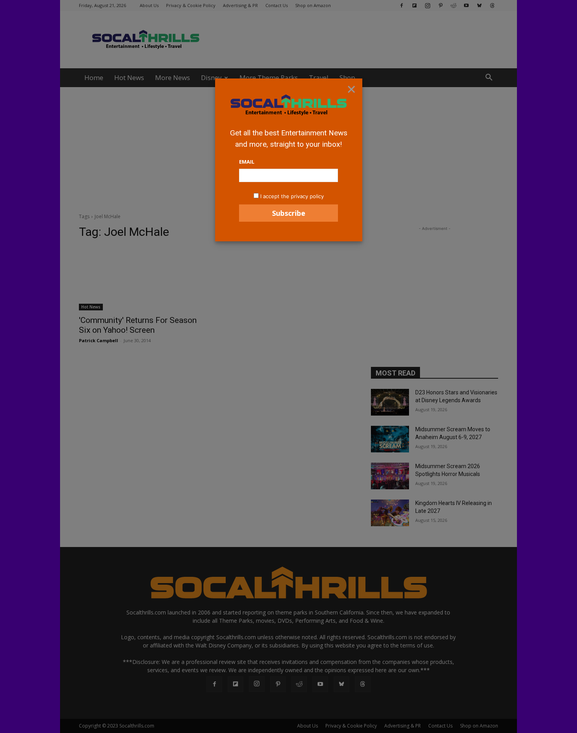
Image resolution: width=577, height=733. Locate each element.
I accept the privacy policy (292, 196)
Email (246, 161)
